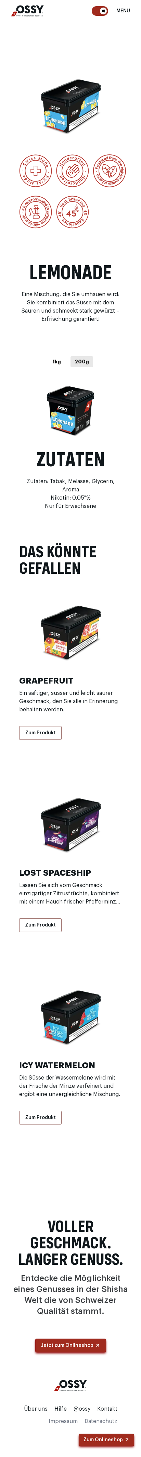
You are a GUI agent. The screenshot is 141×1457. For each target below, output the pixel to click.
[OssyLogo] (27, 10)
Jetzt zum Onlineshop (67, 1345)
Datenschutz (101, 1421)
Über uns (36, 1409)
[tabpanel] (70, 409)
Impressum (63, 1421)
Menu (123, 11)
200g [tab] (82, 361)
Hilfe (60, 1409)
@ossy (82, 1409)
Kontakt (107, 1409)
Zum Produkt (40, 733)
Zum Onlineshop (103, 1439)
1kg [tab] (56, 361)
